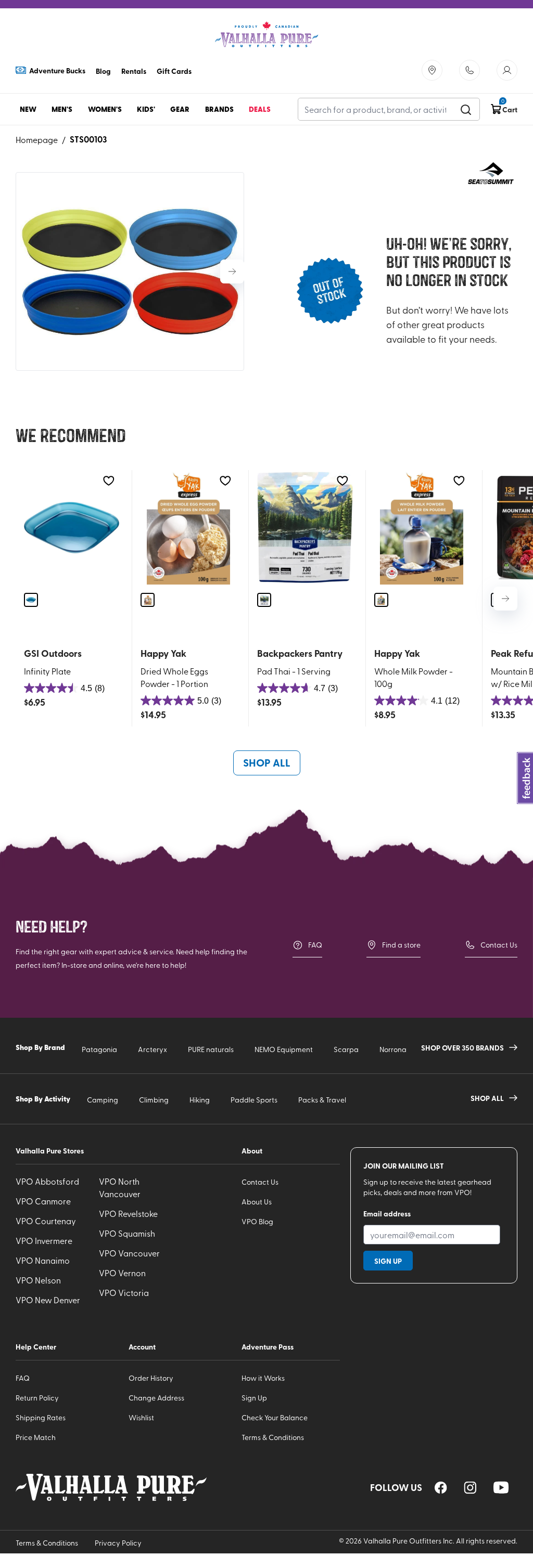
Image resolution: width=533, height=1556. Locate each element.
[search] (465, 109)
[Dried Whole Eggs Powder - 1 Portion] (188, 527)
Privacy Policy (118, 1543)
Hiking (199, 1100)
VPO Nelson (38, 1280)
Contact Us (498, 945)
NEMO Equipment (284, 1049)
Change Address (156, 1398)
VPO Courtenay (46, 1220)
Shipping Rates (41, 1417)
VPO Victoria (124, 1292)
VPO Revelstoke (128, 1213)
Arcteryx (152, 1049)
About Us (257, 1202)
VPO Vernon (122, 1272)
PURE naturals (211, 1049)
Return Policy (37, 1398)
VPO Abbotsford (47, 1181)
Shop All (266, 762)
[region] (440, 1487)
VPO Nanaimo (43, 1260)
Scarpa (346, 1049)
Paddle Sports (254, 1100)
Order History (151, 1378)
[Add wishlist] (108, 480)
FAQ (315, 945)
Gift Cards (174, 71)
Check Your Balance (275, 1417)
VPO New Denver (48, 1299)
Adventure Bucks (57, 70)
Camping (102, 1100)
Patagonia (99, 1049)
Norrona (393, 1049)
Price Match (36, 1437)
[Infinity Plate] (71, 527)
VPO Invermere (44, 1240)
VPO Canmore (43, 1201)
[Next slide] (232, 271)
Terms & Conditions (273, 1437)
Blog (103, 71)
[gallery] (129, 271)
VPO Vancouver (129, 1253)
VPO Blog (257, 1221)
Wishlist (141, 1417)
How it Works (263, 1378)
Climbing (154, 1100)
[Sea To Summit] (491, 174)
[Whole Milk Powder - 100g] (421, 527)
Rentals (133, 71)
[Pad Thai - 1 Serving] (304, 527)
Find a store (401, 945)
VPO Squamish (127, 1233)
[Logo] (266, 34)
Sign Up (254, 1398)
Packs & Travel (322, 1100)
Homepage (37, 139)
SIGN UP (388, 1260)
